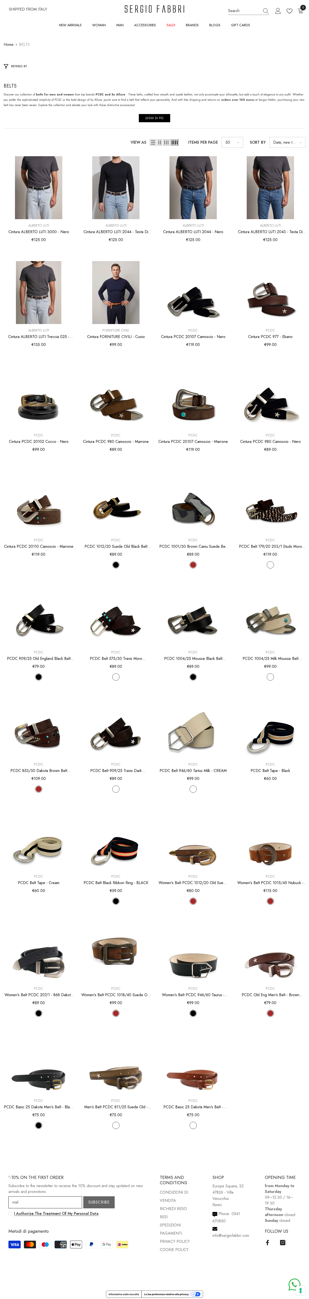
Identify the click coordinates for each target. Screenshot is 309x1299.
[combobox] (244, 10)
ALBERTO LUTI (38, 225)
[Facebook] (267, 1242)
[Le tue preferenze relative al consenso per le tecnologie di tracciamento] (300, 1290)
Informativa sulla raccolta (124, 1294)
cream (270, 677)
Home (9, 44)
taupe (115, 1125)
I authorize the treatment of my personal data (56, 1213)
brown (193, 564)
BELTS (24, 44)
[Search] (248, 11)
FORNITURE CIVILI (116, 330)
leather (193, 1125)
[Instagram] (282, 1242)
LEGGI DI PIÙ (154, 118)
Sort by (258, 142)
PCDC (193, 330)
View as (138, 142)
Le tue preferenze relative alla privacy (166, 1294)
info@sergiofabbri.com (230, 1235)
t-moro (270, 564)
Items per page (203, 142)
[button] (153, 142)
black (115, 564)
